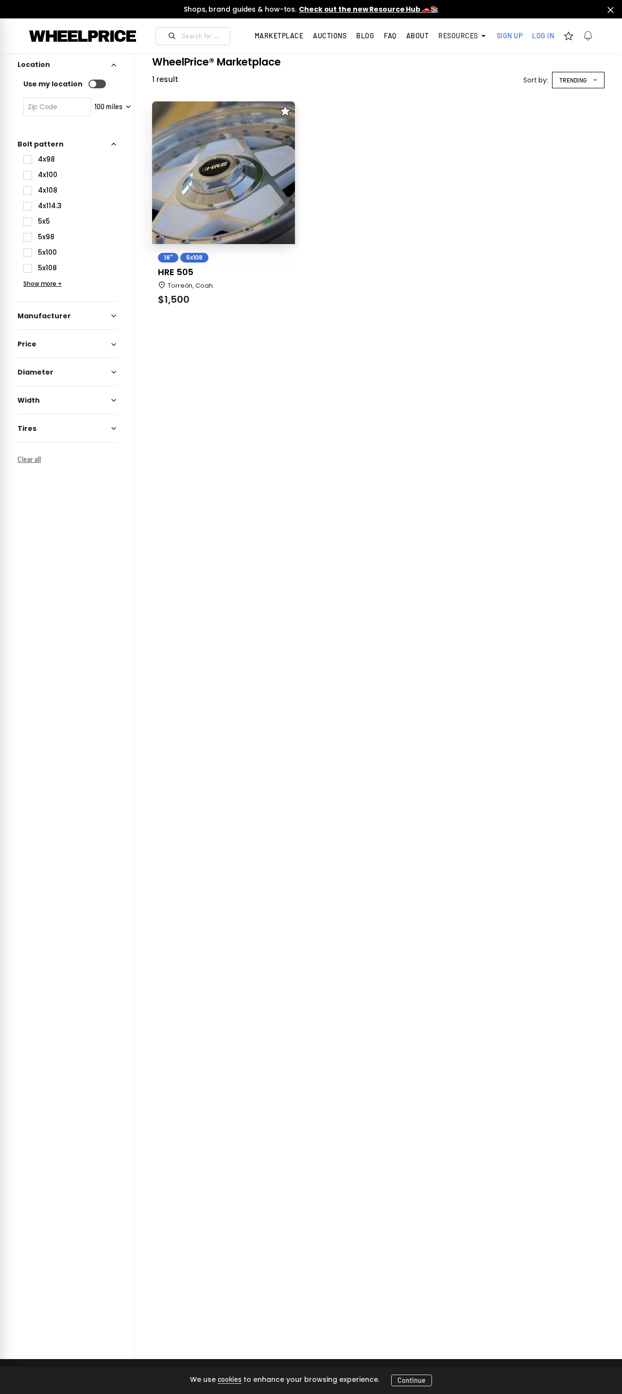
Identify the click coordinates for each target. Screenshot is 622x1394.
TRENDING (573, 80)
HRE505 (175, 272)
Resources (458, 36)
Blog (365, 36)
